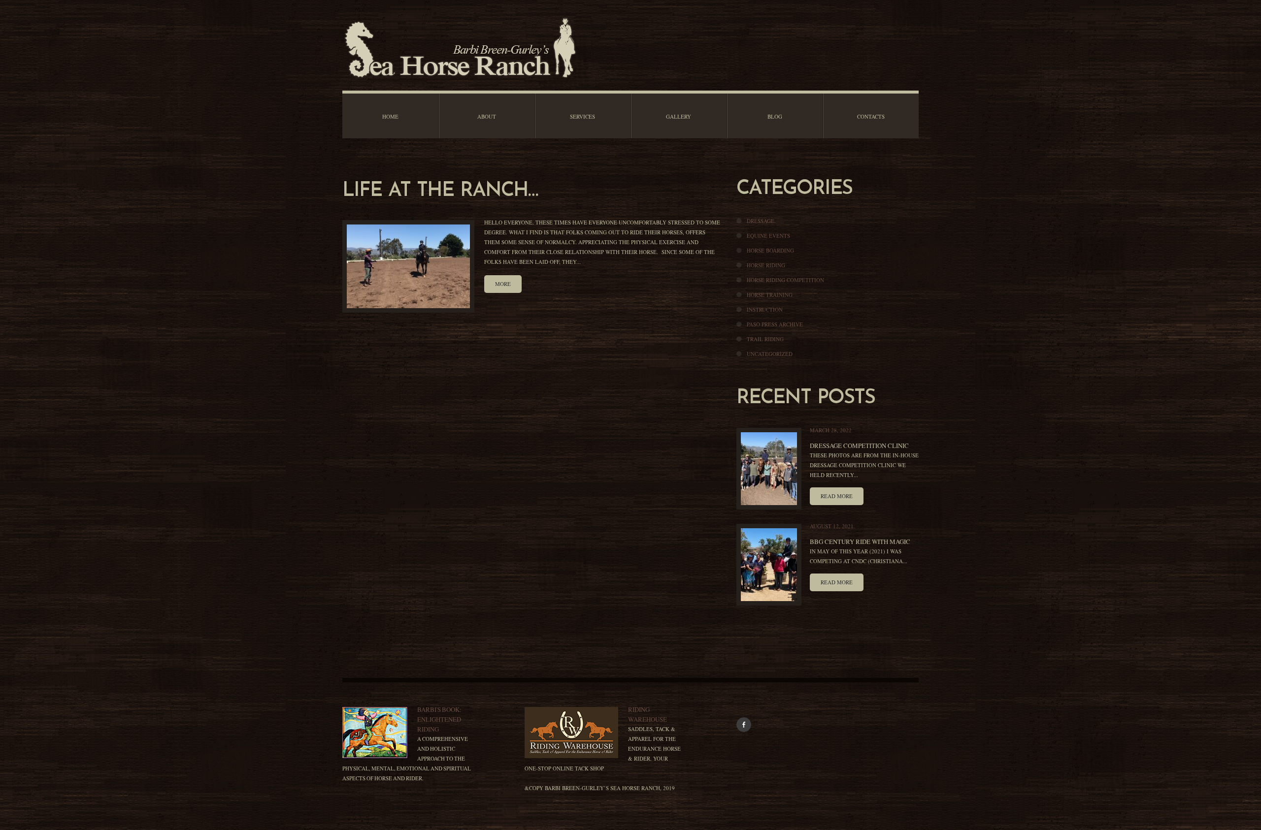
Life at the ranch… (439, 191)
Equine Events (768, 235)
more (503, 283)
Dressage (760, 220)
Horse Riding (766, 265)
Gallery (678, 116)
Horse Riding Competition (785, 280)
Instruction (765, 309)
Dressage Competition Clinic (859, 445)
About (486, 116)
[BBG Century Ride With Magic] (769, 564)
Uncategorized (770, 353)
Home (390, 116)
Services (582, 116)
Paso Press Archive (775, 324)
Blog (774, 116)
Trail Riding (765, 339)
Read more (837, 496)
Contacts (871, 116)
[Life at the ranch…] (408, 266)
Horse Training (770, 294)
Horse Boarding (770, 250)
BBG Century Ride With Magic (860, 541)
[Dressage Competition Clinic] (769, 468)
